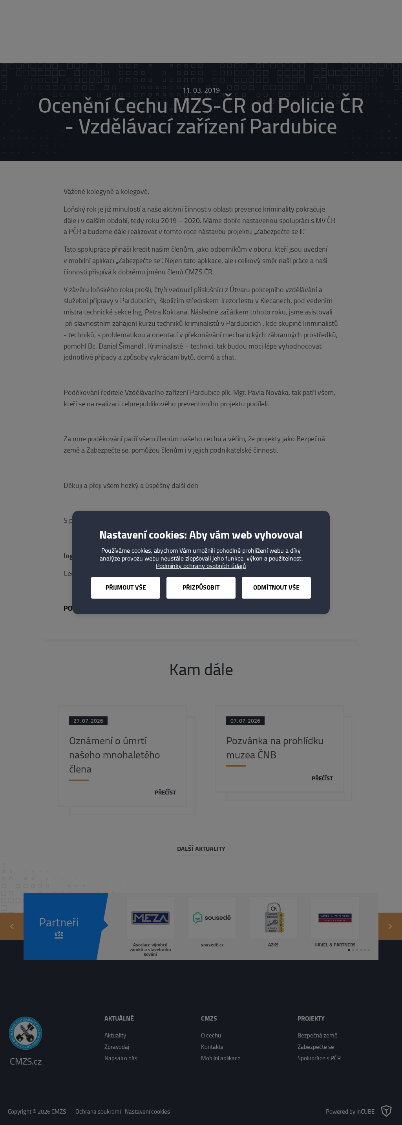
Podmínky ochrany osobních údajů (201, 566)
